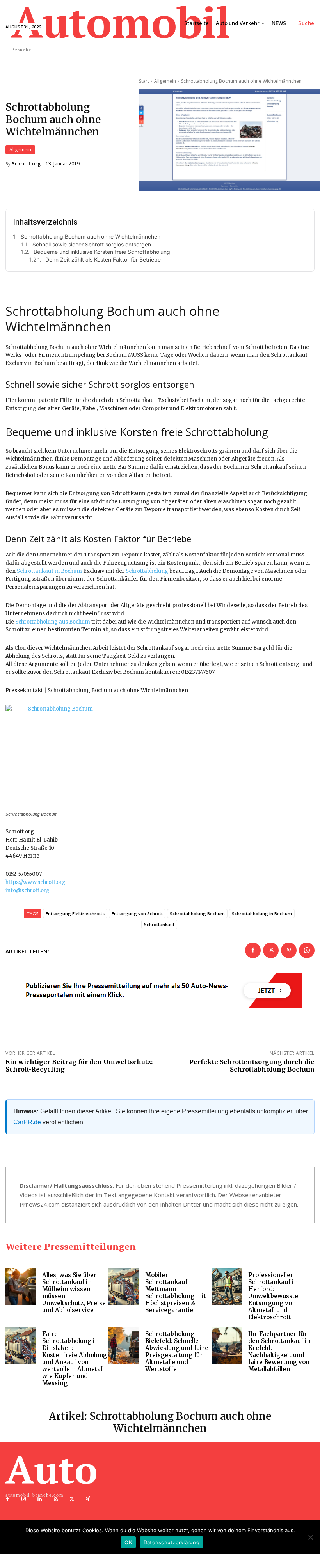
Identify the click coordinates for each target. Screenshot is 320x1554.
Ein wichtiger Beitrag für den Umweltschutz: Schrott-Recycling (79, 1065)
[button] (306, 23)
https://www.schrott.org (35, 882)
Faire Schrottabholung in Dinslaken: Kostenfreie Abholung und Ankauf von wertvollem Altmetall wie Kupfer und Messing (74, 1358)
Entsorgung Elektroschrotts (75, 913)
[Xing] (88, 1499)
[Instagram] (24, 1499)
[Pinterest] (289, 950)
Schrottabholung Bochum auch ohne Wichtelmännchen (90, 236)
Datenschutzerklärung (171, 1542)
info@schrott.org (27, 890)
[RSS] (56, 1499)
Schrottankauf (159, 924)
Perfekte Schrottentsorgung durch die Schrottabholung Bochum (252, 1065)
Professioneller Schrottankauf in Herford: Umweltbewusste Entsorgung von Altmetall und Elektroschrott (273, 1296)
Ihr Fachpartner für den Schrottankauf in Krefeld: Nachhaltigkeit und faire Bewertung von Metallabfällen (279, 1351)
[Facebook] (253, 950)
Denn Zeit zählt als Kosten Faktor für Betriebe (103, 259)
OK (128, 1542)
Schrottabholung (147, 571)
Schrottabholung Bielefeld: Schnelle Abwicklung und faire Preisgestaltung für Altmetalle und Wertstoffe (176, 1351)
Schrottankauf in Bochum (49, 571)
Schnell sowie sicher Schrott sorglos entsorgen (91, 244)
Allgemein (20, 149)
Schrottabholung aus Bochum (52, 621)
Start (144, 81)
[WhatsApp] (307, 950)
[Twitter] (271, 950)
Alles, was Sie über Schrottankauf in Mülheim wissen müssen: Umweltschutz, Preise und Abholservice (74, 1292)
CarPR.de (27, 1122)
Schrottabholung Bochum (197, 913)
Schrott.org (26, 163)
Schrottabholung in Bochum (262, 913)
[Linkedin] (40, 1499)
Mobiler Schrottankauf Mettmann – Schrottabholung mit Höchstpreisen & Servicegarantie (175, 1292)
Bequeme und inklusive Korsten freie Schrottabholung (102, 251)
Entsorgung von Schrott (137, 913)
